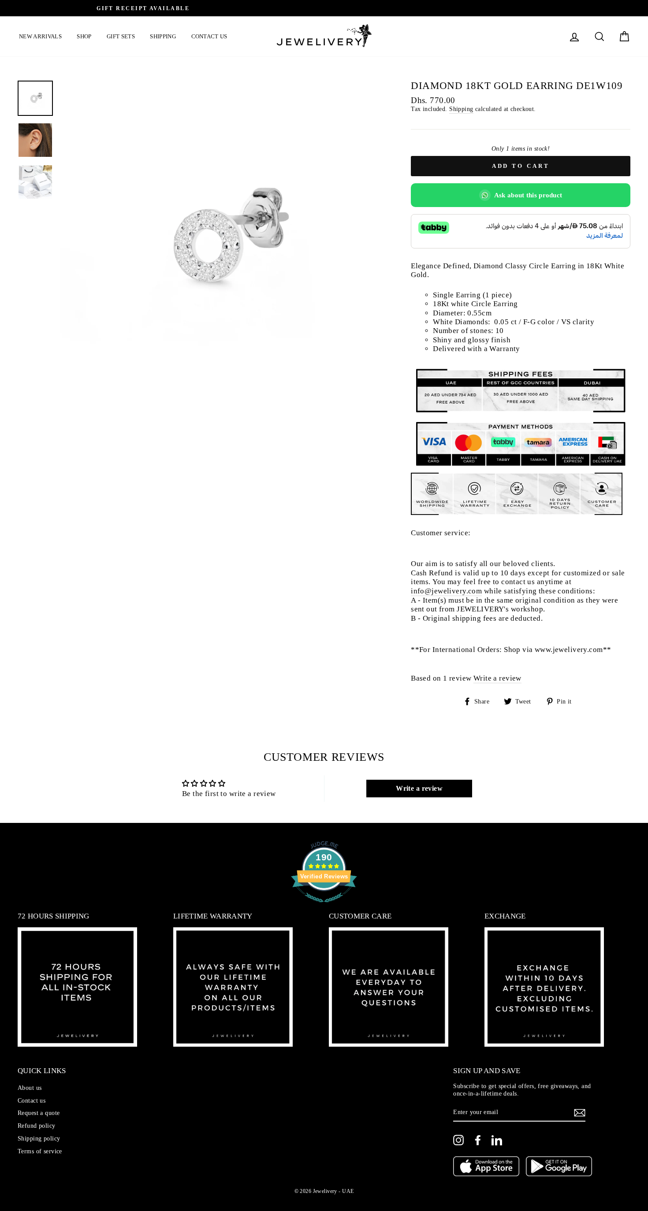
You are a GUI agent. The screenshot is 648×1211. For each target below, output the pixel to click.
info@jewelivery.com (446, 591)
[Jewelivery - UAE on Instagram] (458, 1140)
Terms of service (40, 1151)
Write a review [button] (419, 788)
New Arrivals (40, 36)
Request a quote (39, 1112)
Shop (84, 36)
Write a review (497, 678)
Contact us (209, 36)
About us (29, 1087)
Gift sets (121, 36)
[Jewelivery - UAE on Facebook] (478, 1140)
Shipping (163, 36)
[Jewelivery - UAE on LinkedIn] (497, 1140)
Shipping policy (39, 1138)
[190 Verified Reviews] (324, 907)
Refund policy (37, 1125)
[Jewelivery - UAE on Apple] (486, 1167)
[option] (324, 8)
